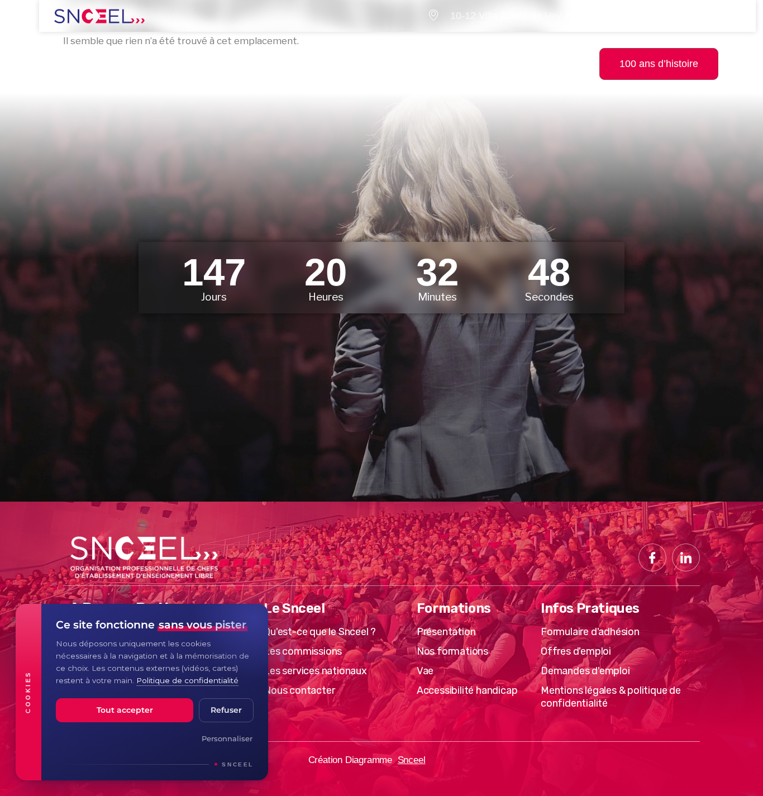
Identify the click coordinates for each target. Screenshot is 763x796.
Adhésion (501, 51)
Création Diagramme (350, 760)
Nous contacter (321, 76)
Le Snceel (141, 51)
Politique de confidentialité (187, 680)
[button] (746, 63)
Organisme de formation (267, 51)
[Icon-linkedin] (686, 557)
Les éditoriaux (407, 51)
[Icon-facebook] (652, 557)
